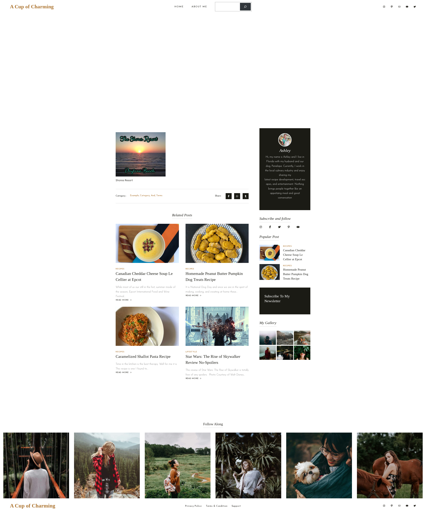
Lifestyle (191, 352)
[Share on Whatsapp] (237, 196)
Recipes (120, 269)
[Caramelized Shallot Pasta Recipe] (147, 326)
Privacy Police (193, 506)
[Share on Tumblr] (246, 196)
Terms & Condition (216, 506)
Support (236, 506)
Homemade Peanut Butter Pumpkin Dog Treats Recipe (295, 274)
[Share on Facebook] (229, 196)
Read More (122, 300)
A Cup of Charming (32, 6)
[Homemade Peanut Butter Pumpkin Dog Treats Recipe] (217, 243)
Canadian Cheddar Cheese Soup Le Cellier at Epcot (294, 255)
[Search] (245, 7)
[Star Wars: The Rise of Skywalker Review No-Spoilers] (217, 326)
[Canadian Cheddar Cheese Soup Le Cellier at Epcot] (147, 243)
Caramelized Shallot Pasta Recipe (143, 356)
